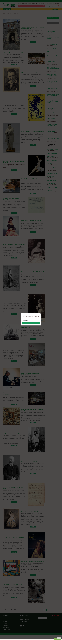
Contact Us (58, 639)
